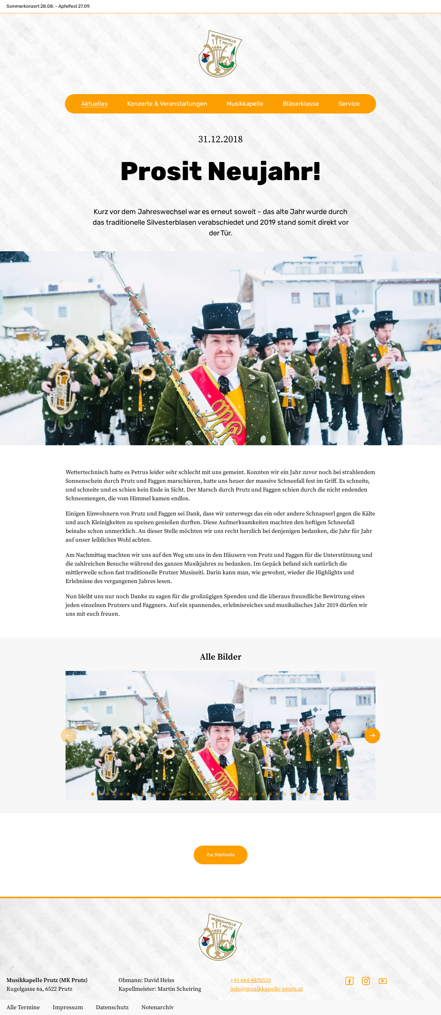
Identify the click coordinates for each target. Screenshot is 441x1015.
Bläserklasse (301, 103)
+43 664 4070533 (250, 980)
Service (349, 103)
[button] (69, 735)
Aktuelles (94, 103)
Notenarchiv (157, 1007)
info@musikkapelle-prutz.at (266, 989)
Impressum (68, 1007)
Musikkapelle (245, 103)
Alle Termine (23, 1007)
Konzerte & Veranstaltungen (167, 103)
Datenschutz (112, 1007)
